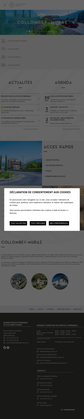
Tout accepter (18, 223)
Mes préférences (59, 223)
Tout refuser (38, 223)
